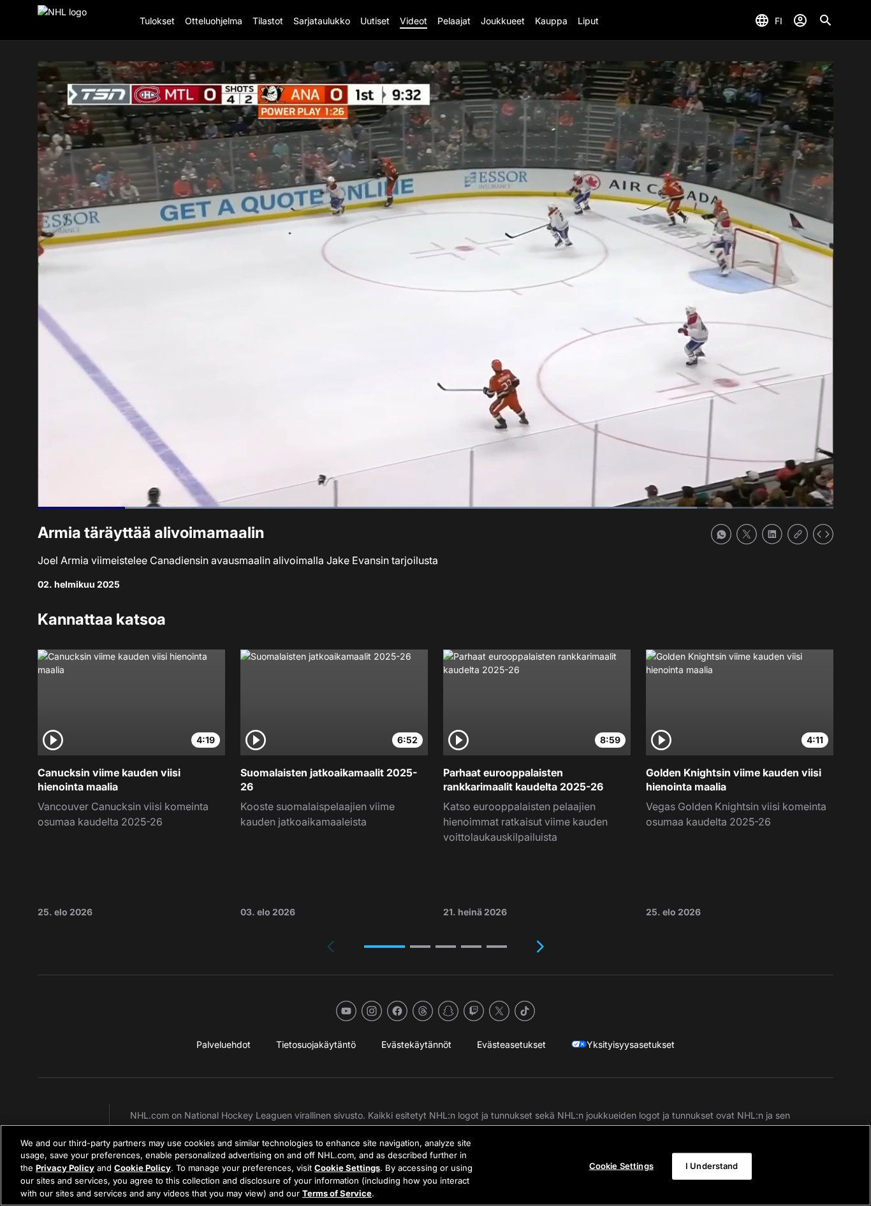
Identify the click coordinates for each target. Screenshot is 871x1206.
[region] (435, 1165)
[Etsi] (825, 20)
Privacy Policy (65, 1168)
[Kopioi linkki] (797, 534)
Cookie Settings (347, 1168)
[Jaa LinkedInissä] (772, 534)
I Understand (711, 1166)
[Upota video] (823, 534)
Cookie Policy (142, 1168)
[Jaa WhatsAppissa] (721, 534)
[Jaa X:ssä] (746, 534)
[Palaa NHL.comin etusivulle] (83, 20)
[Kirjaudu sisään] (800, 20)
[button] (384, 946)
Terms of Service (337, 1193)
